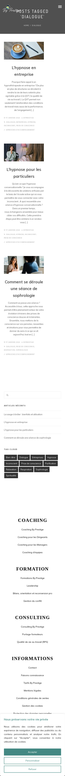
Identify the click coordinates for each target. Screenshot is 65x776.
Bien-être (10, 457)
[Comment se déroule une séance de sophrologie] (24, 265)
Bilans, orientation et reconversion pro (32, 593)
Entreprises (21, 122)
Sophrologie (22, 350)
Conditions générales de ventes (32, 698)
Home (26, 25)
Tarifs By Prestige (33, 683)
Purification (50, 463)
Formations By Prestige (32, 578)
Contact (32, 667)
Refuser (32, 769)
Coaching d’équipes (32, 552)
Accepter (32, 752)
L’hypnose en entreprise (15, 422)
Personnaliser (33, 760)
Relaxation (11, 469)
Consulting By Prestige (32, 626)
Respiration (9, 350)
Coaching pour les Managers (32, 544)
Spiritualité (11, 475)
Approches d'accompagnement (20, 130)
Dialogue (10, 122)
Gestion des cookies (32, 705)
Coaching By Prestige (32, 529)
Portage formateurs (32, 634)
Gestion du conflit (33, 601)
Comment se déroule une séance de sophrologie (24, 288)
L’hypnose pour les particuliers (18, 430)
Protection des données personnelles (32, 713)
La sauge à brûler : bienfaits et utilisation (23, 414)
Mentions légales (32, 690)
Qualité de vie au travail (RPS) (32, 642)
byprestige (29, 118)
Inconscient (9, 125)
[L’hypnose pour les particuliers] (24, 152)
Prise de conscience (25, 125)
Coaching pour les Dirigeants (32, 537)
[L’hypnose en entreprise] (24, 51)
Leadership (32, 585)
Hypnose (31, 122)
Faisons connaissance (32, 675)
